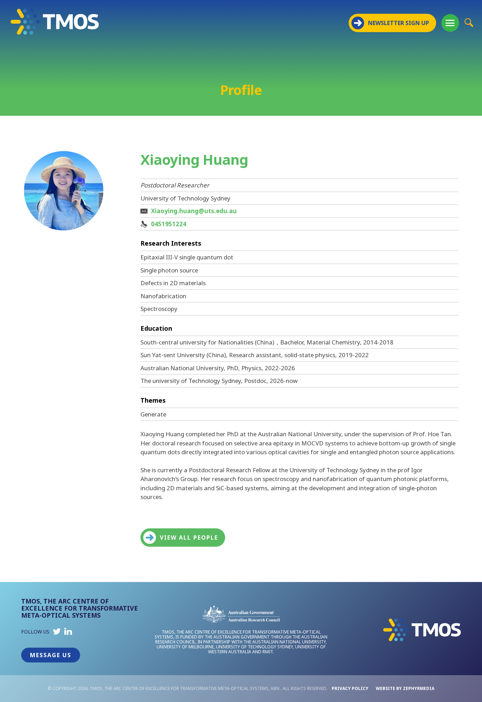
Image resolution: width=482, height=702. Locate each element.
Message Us (50, 655)
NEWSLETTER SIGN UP (398, 23)
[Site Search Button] (468, 22)
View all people (189, 537)
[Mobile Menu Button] (450, 23)
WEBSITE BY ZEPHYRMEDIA (405, 688)
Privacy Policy (350, 688)
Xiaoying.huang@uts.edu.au (194, 211)
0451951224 (168, 224)
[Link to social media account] (57, 633)
